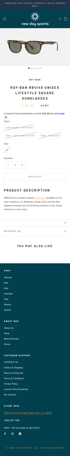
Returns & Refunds (13, 373)
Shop (6, 333)
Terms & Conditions (14, 378)
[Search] (59, 18)
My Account (10, 394)
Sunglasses (39, 197)
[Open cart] (65, 18)
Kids (6, 288)
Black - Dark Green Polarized (20, 135)
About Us (9, 328)
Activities (8, 293)
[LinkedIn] (20, 433)
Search (7, 309)
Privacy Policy (11, 383)
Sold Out (34, 176)
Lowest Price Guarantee (16, 389)
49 (7, 150)
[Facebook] (5, 433)
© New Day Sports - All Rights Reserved (35, 448)
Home (7, 344)
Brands (7, 304)
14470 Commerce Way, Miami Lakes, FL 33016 (27, 413)
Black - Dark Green (50, 135)
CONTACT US (11, 362)
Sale (6, 299)
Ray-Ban (35, 79)
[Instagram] (12, 433)
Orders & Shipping (13, 367)
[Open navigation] (4, 19)
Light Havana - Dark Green (19, 127)
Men (6, 282)
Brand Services (11, 338)
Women (8, 277)
